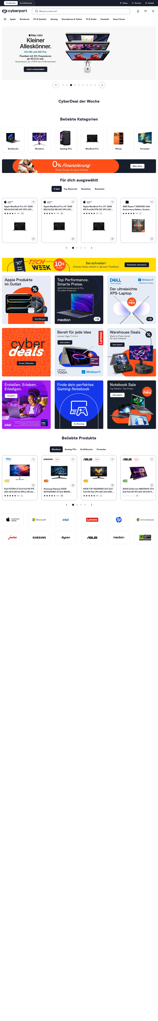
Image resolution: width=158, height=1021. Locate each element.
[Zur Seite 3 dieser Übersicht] (71, 85)
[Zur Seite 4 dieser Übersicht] (75, 85)
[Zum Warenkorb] (153, 11)
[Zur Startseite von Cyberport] (14, 11)
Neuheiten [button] (86, 189)
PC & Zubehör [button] (40, 19)
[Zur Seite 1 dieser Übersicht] (63, 85)
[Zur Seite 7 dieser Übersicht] (87, 85)
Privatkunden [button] (11, 3)
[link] (19, 220)
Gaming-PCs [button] (70, 449)
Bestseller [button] (100, 189)
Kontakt (151, 3)
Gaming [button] (54, 19)
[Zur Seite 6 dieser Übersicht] (83, 85)
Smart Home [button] (119, 19)
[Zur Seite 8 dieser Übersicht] (91, 85)
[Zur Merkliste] (146, 11)
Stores (125, 3)
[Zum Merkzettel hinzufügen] (33, 202)
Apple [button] (13, 19)
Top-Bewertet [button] (70, 189)
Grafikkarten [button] (86, 449)
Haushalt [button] (105, 19)
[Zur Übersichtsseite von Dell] (8, 459)
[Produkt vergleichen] (33, 239)
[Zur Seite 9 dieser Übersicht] (95, 85)
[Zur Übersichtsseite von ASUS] (87, 459)
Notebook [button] (24, 19)
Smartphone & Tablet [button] (72, 19)
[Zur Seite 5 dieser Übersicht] (79, 85)
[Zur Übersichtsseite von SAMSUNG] (48, 459)
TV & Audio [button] (91, 19)
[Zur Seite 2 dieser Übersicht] (67, 85)
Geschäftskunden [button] (26, 3)
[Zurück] (56, 85)
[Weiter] (102, 85)
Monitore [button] (56, 449)
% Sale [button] (57, 189)
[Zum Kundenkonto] (138, 11)
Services (138, 3)
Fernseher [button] (101, 449)
